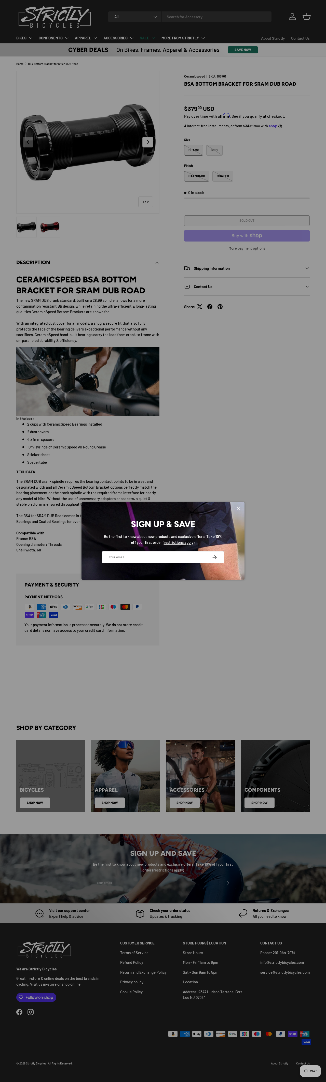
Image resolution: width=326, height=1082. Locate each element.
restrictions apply (178, 542)
